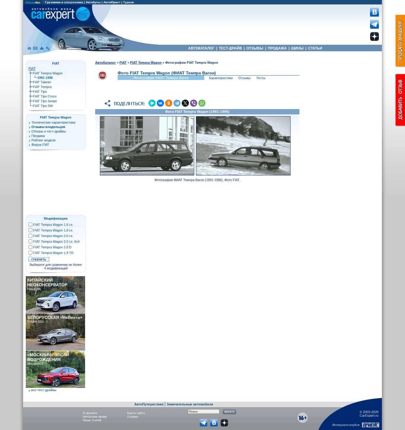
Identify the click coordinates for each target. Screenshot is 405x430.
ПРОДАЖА (277, 48)
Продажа (38, 136)
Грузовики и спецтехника (64, 2)
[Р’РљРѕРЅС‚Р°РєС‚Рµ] (160, 103)
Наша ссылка (92, 420)
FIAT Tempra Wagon (48, 73)
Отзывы (244, 78)
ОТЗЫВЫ (254, 48)
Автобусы (93, 2)
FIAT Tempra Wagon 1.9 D (52, 247)
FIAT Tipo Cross (45, 96)
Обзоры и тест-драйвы (48, 131)
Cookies (132, 416)
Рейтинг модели (43, 140)
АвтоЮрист (111, 2)
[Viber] (193, 103)
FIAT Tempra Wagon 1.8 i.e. (53, 230)
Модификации (56, 218)
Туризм (128, 2)
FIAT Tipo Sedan (45, 101)
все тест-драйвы (43, 390)
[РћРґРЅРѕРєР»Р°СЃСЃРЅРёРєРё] (168, 103)
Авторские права (95, 416)
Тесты (260, 78)
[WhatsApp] (201, 103)
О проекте (90, 413)
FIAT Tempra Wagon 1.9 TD (53, 253)
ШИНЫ (297, 48)
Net (32, 2)
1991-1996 (45, 77)
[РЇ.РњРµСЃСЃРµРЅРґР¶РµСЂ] (152, 103)
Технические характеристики (53, 122)
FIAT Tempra (42, 87)
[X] (185, 103)
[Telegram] (177, 103)
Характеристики (221, 78)
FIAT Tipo (40, 91)
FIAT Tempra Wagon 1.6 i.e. (53, 224)
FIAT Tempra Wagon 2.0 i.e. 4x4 (56, 241)
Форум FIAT (40, 144)
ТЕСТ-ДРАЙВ (230, 48)
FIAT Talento (42, 82)
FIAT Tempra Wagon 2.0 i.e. (53, 236)
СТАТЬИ (315, 48)
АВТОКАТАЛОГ (201, 48)
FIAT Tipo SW (43, 106)
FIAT (32, 69)
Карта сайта (136, 413)
